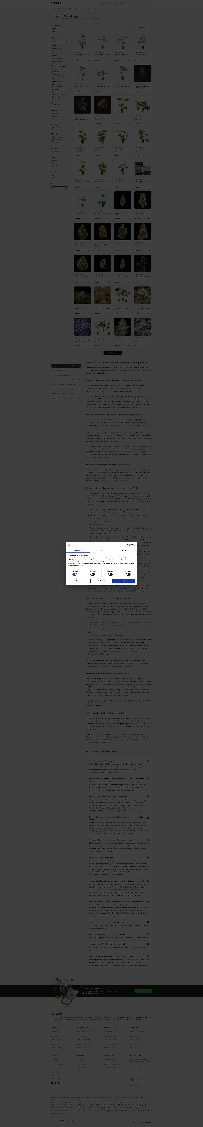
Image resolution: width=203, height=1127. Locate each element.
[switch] (92, 574)
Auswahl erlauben (101, 581)
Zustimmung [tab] (77, 550)
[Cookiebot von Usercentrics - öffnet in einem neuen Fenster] (128, 545)
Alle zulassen (124, 581)
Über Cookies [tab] (125, 550)
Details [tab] (101, 550)
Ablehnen (78, 581)
